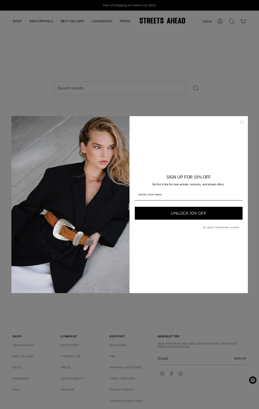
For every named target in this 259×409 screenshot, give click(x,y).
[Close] (242, 122)
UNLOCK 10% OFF (188, 213)
